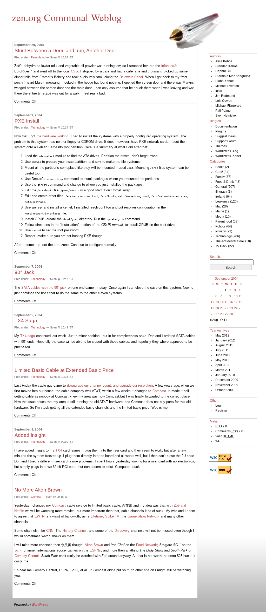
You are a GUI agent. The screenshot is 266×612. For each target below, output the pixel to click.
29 (226, 314)
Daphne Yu (223, 71)
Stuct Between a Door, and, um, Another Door (65, 50)
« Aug (214, 319)
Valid (224, 436)
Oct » (224, 319)
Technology (38, 127)
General (36, 496)
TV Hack (221, 246)
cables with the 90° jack (43, 288)
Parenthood (38, 57)
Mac (218, 206)
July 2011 (222, 350)
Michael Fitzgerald (228, 105)
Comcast (159, 391)
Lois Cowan (223, 100)
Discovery (122, 531)
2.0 (221, 426)
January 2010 (225, 374)
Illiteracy (221, 191)
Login (219, 405)
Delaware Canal (131, 77)
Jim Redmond (225, 95)
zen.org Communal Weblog (67, 17)
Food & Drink (224, 181)
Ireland (220, 196)
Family (220, 176)
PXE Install (27, 121)
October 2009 (225, 390)
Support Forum (225, 141)
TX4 (59, 450)
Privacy (220, 231)
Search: (215, 256)
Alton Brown (94, 545)
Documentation (226, 126)
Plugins (220, 131)
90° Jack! (25, 272)
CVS (74, 71)
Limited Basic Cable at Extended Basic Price (64, 370)
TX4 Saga (26, 320)
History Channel (75, 531)
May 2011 (222, 360)
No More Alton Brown (38, 490)
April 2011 (222, 365)
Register (221, 410)
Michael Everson (227, 86)
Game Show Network (143, 516)
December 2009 (226, 379)
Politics (220, 226)
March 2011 (223, 370)
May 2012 (222, 335)
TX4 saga (27, 336)
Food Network (146, 545)
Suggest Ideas (225, 136)
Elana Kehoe (224, 81)
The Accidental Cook (229, 241)
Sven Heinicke (225, 115)
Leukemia (222, 201)
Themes (221, 146)
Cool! (219, 171)
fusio (218, 90)
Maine (219, 211)
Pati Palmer (223, 110)
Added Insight (30, 435)
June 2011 (222, 355)
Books (219, 167)
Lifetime (97, 516)
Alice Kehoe (223, 61)
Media (219, 216)
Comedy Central (27, 556)
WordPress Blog (226, 151)
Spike (112, 516)
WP (217, 441)
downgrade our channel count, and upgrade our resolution (110, 385)
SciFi (18, 550)
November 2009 (226, 385)
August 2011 (224, 345)
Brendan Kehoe (226, 66)
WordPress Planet (228, 156)
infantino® (169, 66)
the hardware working (52, 136)
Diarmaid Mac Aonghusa (232, 76)
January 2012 (225, 340)
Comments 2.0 (229, 431)
